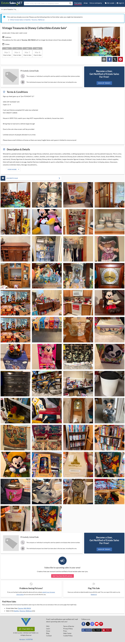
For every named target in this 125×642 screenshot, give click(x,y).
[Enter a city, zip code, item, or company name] (70, 3)
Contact (49, 636)
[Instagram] (92, 624)
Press (65, 631)
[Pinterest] (101, 624)
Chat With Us (27, 629)
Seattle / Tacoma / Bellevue (23, 611)
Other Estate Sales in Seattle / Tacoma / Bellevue (27, 20)
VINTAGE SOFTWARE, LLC (30, 633)
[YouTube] (97, 624)
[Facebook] (83, 624)
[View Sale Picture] (15, 195)
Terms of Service (68, 626)
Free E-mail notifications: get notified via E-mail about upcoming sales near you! (62, 620)
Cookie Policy (67, 636)
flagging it (94, 594)
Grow (48, 631)
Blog (47, 633)
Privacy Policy (68, 628)
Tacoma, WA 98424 (24, 608)
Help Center (67, 633)
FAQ (47, 626)
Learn (48, 628)
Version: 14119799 (26, 639)
